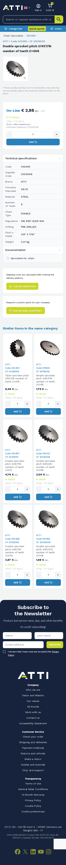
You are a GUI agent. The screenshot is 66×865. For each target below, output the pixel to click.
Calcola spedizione (24, 286)
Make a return (33, 759)
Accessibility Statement (33, 723)
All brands (33, 706)
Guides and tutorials (33, 764)
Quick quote (37, 28)
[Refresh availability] (7, 117)
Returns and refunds (33, 753)
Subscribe (55, 644)
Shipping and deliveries (33, 742)
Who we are (33, 689)
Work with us (33, 712)
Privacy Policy (33, 800)
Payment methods (33, 747)
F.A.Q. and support (33, 770)
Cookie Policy (33, 806)
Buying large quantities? (27, 310)
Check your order (33, 736)
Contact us (32, 717)
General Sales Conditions (33, 789)
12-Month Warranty (33, 794)
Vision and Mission (33, 695)
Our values (33, 701)
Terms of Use (33, 783)
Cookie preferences (33, 811)
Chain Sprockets (13, 35)
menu (58, 28)
